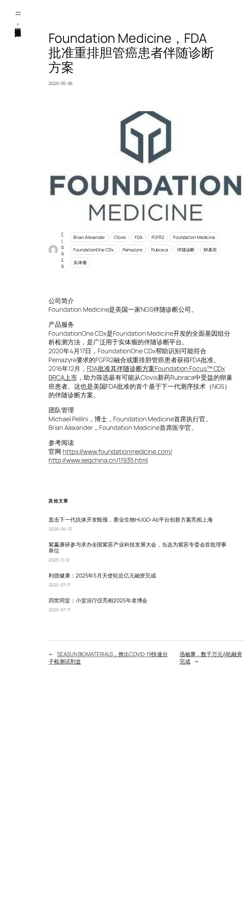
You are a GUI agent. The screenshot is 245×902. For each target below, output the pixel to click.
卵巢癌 (210, 250)
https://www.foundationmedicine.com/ (117, 451)
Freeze (62, 249)
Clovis (120, 237)
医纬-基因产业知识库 (18, 23)
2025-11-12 (59, 560)
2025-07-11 (59, 585)
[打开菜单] (18, 13)
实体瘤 (80, 262)
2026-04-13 (60, 529)
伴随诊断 (186, 250)
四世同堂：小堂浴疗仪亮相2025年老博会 (97, 600)
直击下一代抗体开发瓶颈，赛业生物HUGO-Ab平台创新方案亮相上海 (130, 519)
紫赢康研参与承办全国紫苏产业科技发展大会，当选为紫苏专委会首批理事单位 (137, 547)
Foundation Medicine (194, 237)
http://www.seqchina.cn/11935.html (98, 460)
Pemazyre (132, 250)
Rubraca (159, 250)
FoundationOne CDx (93, 250)
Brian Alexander (89, 237)
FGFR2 (158, 237)
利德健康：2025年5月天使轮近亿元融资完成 (102, 575)
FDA (139, 237)
